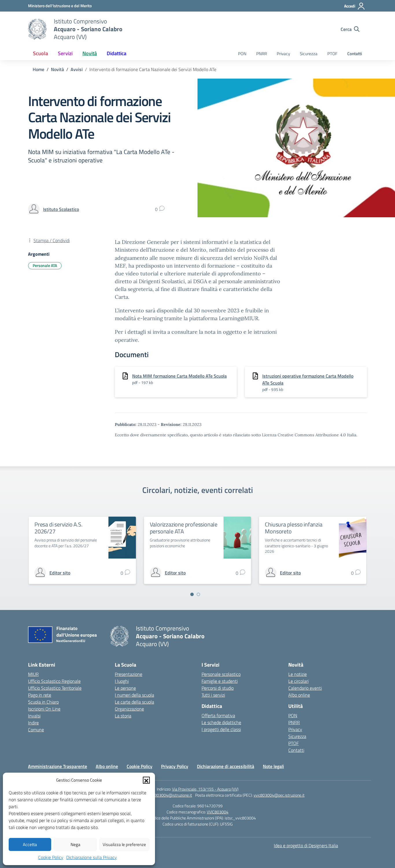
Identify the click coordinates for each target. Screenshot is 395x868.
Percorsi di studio (218, 688)
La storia (123, 715)
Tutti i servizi (213, 694)
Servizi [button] (65, 53)
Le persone (125, 688)
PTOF (332, 53)
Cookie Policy (50, 857)
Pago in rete (39, 694)
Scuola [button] (40, 53)
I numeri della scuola (134, 694)
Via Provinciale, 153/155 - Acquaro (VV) (205, 789)
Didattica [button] (116, 53)
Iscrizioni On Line (44, 708)
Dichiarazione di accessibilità (225, 766)
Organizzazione (129, 708)
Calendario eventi (305, 688)
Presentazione (128, 674)
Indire (33, 722)
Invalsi (34, 715)
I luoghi (122, 681)
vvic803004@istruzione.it (170, 795)
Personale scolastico (221, 674)
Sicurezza (309, 53)
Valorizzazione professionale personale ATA (183, 528)
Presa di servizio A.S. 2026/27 (58, 528)
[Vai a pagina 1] (192, 594)
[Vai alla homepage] (37, 29)
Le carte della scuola (134, 701)
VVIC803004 (217, 812)
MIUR (33, 674)
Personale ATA (45, 265)
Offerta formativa (218, 715)
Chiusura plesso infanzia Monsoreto (293, 528)
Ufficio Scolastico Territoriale (55, 688)
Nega (75, 844)
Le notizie (297, 674)
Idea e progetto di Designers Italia (306, 845)
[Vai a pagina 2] (198, 594)
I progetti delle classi (221, 729)
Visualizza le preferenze (124, 844)
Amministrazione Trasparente (57, 766)
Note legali (273, 766)
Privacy (283, 53)
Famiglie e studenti (220, 681)
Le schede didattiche (221, 722)
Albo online (299, 694)
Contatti (354, 53)
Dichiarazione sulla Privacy (91, 857)
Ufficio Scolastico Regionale (54, 681)
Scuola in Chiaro (43, 701)
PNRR (261, 53)
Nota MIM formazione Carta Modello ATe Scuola (179, 375)
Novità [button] (89, 53)
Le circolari (298, 681)
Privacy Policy (174, 766)
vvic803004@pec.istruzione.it (279, 795)
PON (242, 53)
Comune (36, 729)
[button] (146, 780)
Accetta (30, 844)
